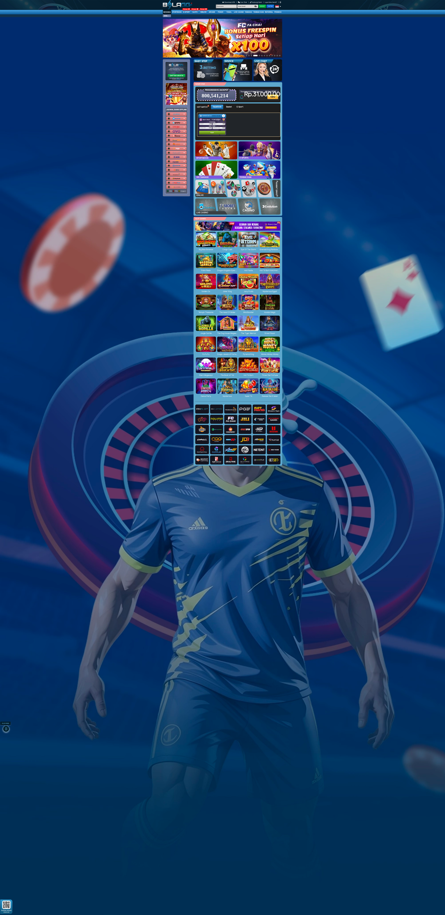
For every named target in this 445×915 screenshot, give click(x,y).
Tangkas (248, 12)
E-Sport (186, 12)
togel (229, 12)
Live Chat (243, 2)
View (273, 95)
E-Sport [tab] (240, 107)
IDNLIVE (203, 12)
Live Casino (239, 12)
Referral (269, 12)
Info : (166, 16)
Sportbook (177, 12)
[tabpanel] (239, 124)
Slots (194, 12)
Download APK (229, 2)
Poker (220, 12)
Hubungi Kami (256, 2)
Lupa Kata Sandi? (271, 2)
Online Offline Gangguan (177, 191)
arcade (212, 12)
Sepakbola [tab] (217, 107)
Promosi (277, 12)
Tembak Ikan (258, 12)
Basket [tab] (229, 107)
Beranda (167, 12)
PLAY (203, 133)
